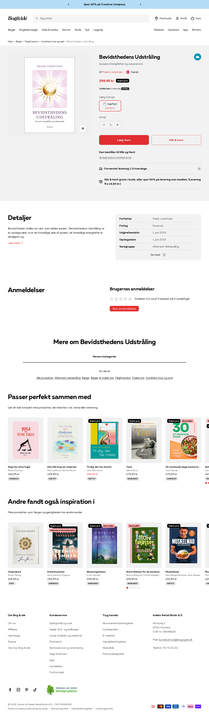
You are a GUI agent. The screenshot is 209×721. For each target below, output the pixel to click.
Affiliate (12, 629)
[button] (132, 587)
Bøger (11, 29)
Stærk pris (138, 377)
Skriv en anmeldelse (124, 308)
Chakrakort (14, 571)
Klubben (159, 29)
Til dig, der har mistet (99, 466)
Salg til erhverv (58, 653)
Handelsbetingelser (114, 641)
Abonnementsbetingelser (118, 623)
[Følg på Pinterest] (26, 690)
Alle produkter (44, 377)
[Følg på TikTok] (35, 690)
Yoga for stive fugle (19, 466)
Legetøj (98, 29)
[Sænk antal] (104, 125)
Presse (12, 641)
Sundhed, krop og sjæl (52, 41)
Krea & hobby (50, 29)
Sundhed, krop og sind (159, 377)
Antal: (102, 117)
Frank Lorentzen (113, 72)
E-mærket (109, 635)
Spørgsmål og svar (60, 623)
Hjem (10, 41)
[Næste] (140, 4)
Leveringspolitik (104, 708)
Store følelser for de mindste (143, 571)
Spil (87, 29)
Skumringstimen (96, 571)
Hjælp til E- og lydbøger (64, 629)
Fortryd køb (56, 672)
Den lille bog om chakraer (62, 466)
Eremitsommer (56, 571)
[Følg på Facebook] (10, 690)
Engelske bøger (28, 29)
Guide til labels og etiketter (65, 635)
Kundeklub (55, 666)
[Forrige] (68, 4)
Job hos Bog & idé (19, 647)
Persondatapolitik (113, 653)
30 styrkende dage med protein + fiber (183, 466)
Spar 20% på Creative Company (104, 4)
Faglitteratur (32, 41)
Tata (129, 466)
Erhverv (196, 29)
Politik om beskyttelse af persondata (28, 708)
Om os (12, 623)
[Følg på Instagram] (18, 690)
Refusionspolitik (59, 708)
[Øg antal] (117, 125)
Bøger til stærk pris (102, 377)
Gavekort (173, 29)
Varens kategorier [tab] (104, 356)
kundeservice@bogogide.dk (176, 639)
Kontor (66, 29)
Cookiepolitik (110, 629)
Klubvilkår (108, 647)
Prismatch (55, 641)
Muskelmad (172, 571)
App (185, 29)
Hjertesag (14, 635)
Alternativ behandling (68, 377)
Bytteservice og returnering (66, 647)
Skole (78, 29)
